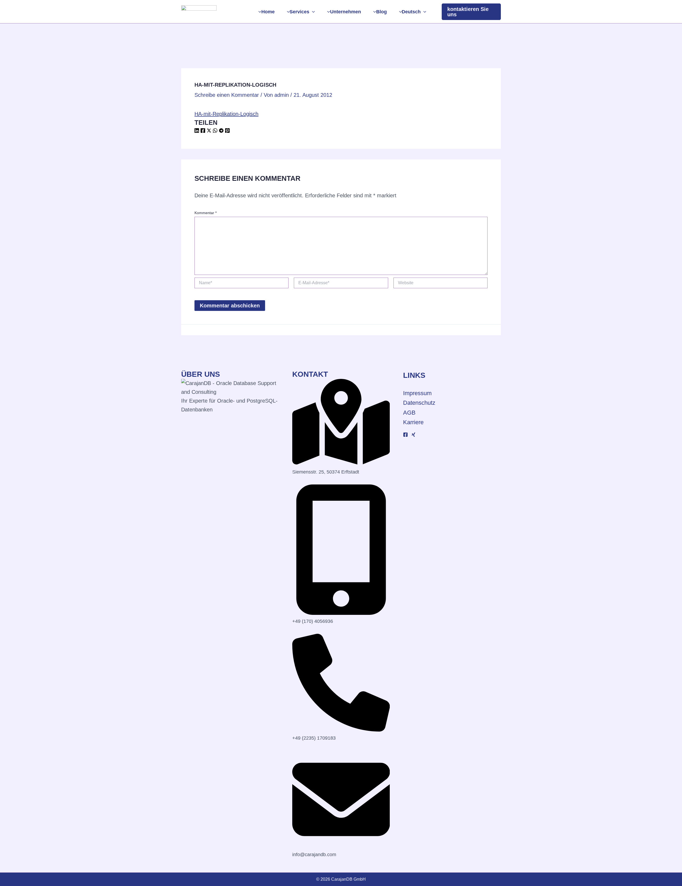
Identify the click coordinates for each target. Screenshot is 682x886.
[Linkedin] (196, 131)
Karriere (413, 422)
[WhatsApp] (215, 131)
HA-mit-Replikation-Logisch (226, 114)
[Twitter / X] (209, 131)
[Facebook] (203, 131)
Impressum (417, 393)
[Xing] (413, 434)
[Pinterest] (227, 131)
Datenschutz (419, 402)
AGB (409, 412)
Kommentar (205, 213)
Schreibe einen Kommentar (226, 95)
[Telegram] (221, 131)
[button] (312, 11)
